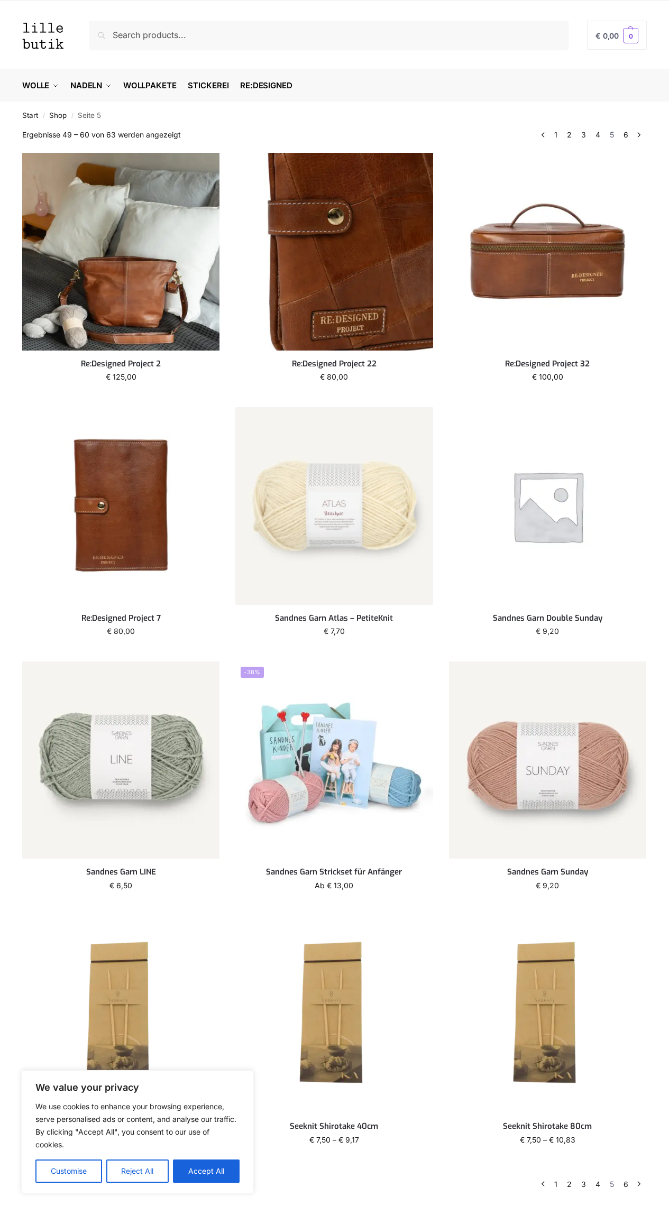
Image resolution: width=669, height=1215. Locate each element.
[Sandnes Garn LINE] (120, 760)
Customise (69, 1170)
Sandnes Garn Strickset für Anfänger (334, 872)
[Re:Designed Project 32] (547, 251)
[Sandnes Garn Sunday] (547, 760)
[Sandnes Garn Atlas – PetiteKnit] (334, 505)
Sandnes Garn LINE (121, 872)
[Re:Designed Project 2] (120, 251)
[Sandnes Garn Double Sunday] (547, 505)
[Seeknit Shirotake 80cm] (547, 1014)
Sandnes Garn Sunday (547, 872)
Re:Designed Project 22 (334, 364)
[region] (137, 1132)
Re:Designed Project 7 (121, 618)
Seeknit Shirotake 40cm (334, 1126)
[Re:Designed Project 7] (120, 505)
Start (30, 115)
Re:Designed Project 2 (121, 364)
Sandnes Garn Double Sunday (547, 618)
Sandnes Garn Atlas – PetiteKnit (334, 618)
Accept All (206, 1170)
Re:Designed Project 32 (547, 364)
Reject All (137, 1170)
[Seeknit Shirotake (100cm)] (120, 1014)
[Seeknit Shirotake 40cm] (334, 1014)
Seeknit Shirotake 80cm (547, 1126)
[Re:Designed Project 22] (334, 251)
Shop (58, 115)
